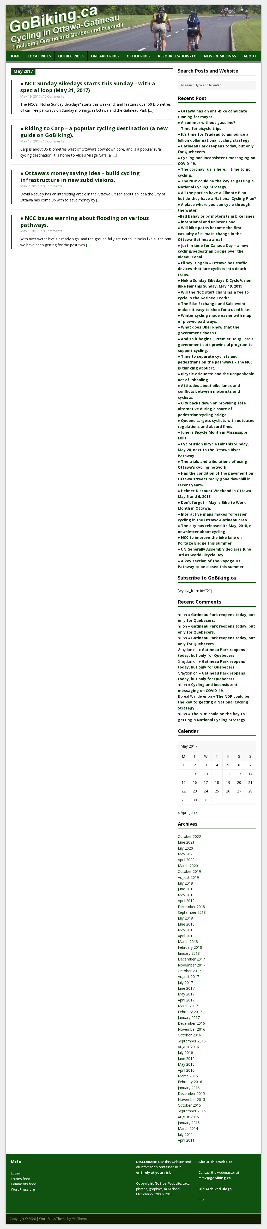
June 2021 (186, 842)
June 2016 (186, 1058)
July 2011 (185, 1134)
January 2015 (189, 1122)
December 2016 (191, 1023)
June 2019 (186, 888)
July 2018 (185, 918)
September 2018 (192, 912)
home (14, 55)
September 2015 (192, 1110)
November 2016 (191, 1029)
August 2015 (188, 1116)
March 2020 (188, 865)
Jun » (194, 812)
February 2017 (190, 1011)
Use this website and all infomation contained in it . (163, 1167)
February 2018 (190, 947)
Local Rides (39, 55)
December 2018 (191, 906)
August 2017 (188, 976)
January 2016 (189, 1087)
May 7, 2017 (29, 186)
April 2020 (186, 859)
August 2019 (188, 877)
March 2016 (188, 1075)
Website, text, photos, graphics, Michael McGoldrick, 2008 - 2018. (163, 1189)
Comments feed (23, 1184)
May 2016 (186, 1064)
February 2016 (190, 1081)
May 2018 (186, 929)
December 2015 (191, 1093)
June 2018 (186, 924)
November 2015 (191, 1099)
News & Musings (220, 55)
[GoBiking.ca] (133, 48)
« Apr (182, 812)
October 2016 (189, 1035)
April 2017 (186, 1000)
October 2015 (189, 1105)
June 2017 (186, 988)
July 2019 (185, 883)
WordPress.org (23, 1189)
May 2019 (186, 894)
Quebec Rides (71, 55)
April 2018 (186, 935)
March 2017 (188, 1005)
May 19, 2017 (30, 96)
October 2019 (189, 871)
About (250, 55)
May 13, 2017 (30, 141)
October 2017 (189, 970)
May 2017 (186, 994)
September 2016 (192, 1041)
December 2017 (191, 959)
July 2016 (185, 1052)
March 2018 (188, 941)
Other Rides (138, 55)
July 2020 (185, 848)
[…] (150, 110)
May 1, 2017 (29, 231)
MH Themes (80, 1218)
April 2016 (186, 1070)
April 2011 (186, 1140)
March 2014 (188, 1128)
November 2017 (191, 965)
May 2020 (186, 853)
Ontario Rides (105, 55)
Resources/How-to (177, 55)
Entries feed (20, 1178)
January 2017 (189, 1017)
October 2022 (189, 836)
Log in (15, 1173)
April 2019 (186, 900)
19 (228, 782)
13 (239, 773)
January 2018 (189, 953)
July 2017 (185, 982)
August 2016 (188, 1046)
